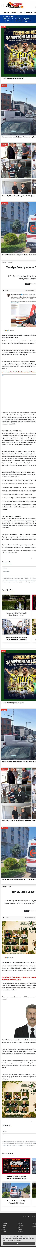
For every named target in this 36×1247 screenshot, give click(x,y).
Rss (35, 1216)
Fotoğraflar (19, 21)
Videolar (9, 21)
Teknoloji (28, 12)
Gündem (10, 262)
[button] (17, 18)
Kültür (21, 12)
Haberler (4, 262)
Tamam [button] (19, 1243)
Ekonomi (6, 12)
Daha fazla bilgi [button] (18, 1240)
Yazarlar (29, 21)
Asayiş (4, 1229)
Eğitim (4, 1231)
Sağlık (4, 1227)
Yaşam (20, 1229)
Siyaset (20, 1227)
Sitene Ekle (27, 1216)
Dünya (13, 12)
